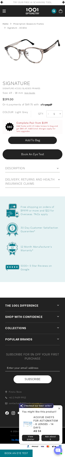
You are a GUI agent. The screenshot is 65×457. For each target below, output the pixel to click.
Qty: (41, 113)
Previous (1, 2)
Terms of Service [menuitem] (18, 435)
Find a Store (15, 392)
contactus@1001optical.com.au (25, 403)
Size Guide (29, 93)
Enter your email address (32, 373)
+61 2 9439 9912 (17, 397)
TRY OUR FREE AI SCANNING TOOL (32, 2)
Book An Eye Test (16, 453)
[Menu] (4, 11)
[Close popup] (59, 408)
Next (63, 2)
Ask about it (50, 438)
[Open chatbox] (58, 450)
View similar (30, 438)
